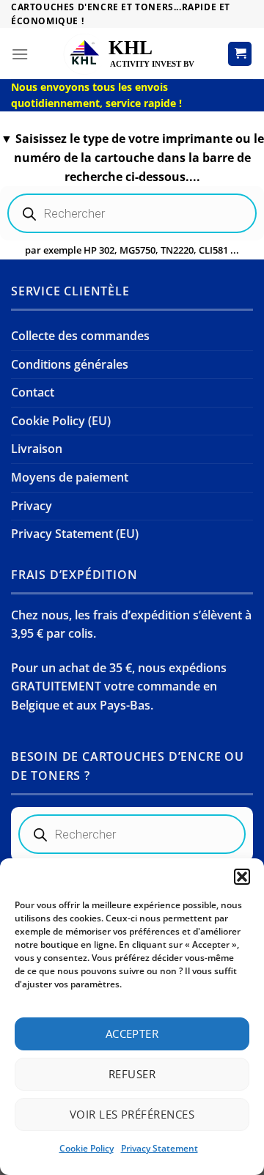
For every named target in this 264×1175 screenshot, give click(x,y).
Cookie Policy (86, 1148)
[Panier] (240, 54)
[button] (242, 876)
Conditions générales (69, 364)
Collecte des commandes (80, 336)
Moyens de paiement (69, 477)
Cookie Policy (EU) (61, 421)
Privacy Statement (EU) (75, 534)
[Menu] (20, 54)
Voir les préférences (132, 1114)
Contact (32, 392)
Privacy (31, 506)
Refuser (132, 1074)
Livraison (36, 449)
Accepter (132, 1033)
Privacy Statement (159, 1148)
